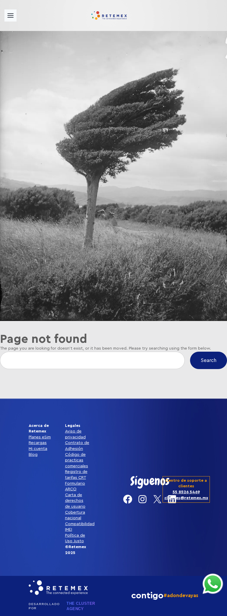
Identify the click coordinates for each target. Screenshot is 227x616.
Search (208, 360)
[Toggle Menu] (10, 15)
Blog (33, 455)
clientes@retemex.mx (186, 498)
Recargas (38, 443)
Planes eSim (40, 437)
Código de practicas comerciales (76, 460)
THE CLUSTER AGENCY (81, 606)
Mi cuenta (38, 449)
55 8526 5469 (186, 492)
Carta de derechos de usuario (75, 501)
